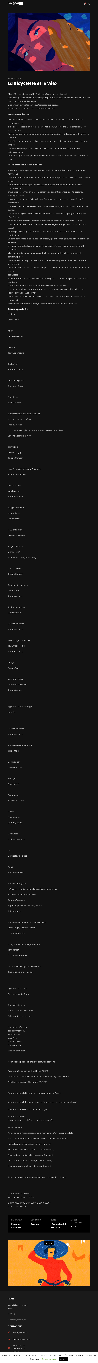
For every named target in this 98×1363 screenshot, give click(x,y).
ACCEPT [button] (63, 1359)
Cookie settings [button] (49, 1359)
